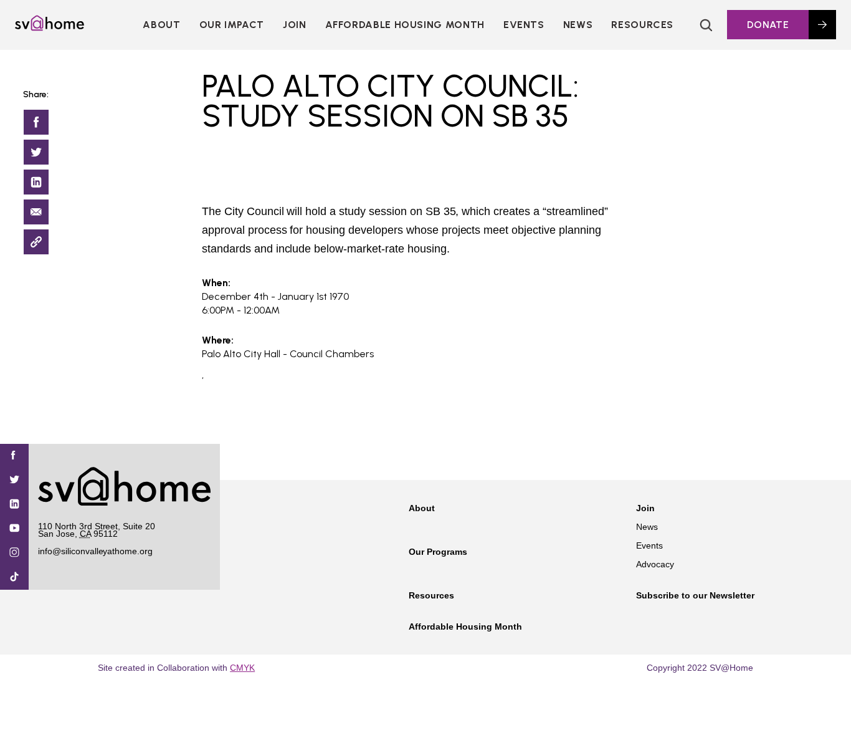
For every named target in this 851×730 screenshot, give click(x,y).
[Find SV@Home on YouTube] (14, 529)
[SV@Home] (49, 27)
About (161, 25)
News (578, 25)
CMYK (242, 668)
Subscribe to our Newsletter (695, 595)
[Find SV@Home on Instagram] (14, 553)
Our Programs (438, 552)
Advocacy (655, 564)
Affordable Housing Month (405, 25)
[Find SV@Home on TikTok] (14, 578)
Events (523, 25)
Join (645, 508)
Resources (642, 25)
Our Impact (231, 25)
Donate (768, 25)
